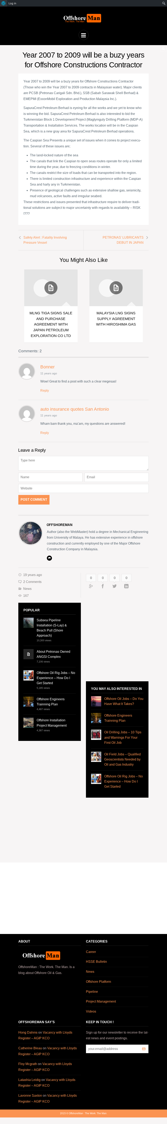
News (27, 588)
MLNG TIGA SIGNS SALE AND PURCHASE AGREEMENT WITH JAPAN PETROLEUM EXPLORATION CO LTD (51, 324)
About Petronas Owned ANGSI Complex (53, 654)
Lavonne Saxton (30, 1095)
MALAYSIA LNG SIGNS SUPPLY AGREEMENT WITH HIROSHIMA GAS (116, 318)
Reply (44, 390)
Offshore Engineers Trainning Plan (51, 701)
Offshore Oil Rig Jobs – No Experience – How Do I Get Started (56, 678)
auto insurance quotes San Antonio (74, 409)
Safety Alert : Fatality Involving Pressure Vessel (45, 240)
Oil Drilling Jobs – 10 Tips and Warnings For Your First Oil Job (122, 737)
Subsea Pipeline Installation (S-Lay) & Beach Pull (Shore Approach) (52, 627)
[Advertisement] (112, 639)
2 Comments (32, 582)
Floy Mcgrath (27, 1064)
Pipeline (92, 991)
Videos (91, 1011)
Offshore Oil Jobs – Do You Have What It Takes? (123, 701)
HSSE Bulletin (96, 961)
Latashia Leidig (29, 1080)
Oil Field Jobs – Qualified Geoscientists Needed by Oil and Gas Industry (122, 759)
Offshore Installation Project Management (52, 722)
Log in (12, 3)
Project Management (101, 1001)
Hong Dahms (27, 1032)
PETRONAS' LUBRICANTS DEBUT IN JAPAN (123, 240)
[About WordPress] (3, 3)
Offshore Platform (98, 981)
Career (91, 952)
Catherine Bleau (30, 1048)
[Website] (49, 558)
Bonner (47, 366)
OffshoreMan (60, 525)
